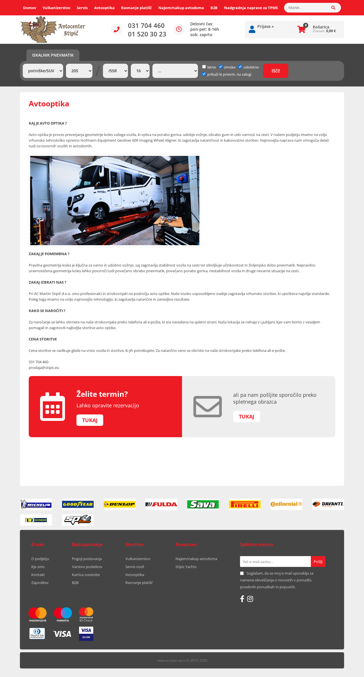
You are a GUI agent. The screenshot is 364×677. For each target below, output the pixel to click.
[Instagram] (250, 598)
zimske (229, 67)
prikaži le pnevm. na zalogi (229, 74)
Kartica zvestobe (86, 574)
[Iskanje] (336, 8)
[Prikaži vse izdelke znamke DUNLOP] (120, 504)
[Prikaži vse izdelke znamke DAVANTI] (328, 504)
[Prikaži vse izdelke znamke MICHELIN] (36, 504)
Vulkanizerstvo (56, 7)
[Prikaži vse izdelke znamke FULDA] (161, 504)
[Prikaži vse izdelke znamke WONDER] (36, 520)
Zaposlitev (40, 582)
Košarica (321, 27)
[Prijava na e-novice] (318, 561)
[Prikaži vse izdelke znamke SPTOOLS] (78, 520)
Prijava (265, 26)
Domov (29, 7)
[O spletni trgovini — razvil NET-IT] (328, 660)
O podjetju (40, 558)
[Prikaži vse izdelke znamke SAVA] (203, 504)
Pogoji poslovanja (87, 558)
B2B (214, 7)
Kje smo (38, 566)
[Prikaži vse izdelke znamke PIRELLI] (245, 504)
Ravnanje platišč (136, 7)
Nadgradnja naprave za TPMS (251, 7)
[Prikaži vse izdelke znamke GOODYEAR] (78, 504)
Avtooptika (104, 7)
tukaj (90, 420)
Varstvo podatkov (87, 566)
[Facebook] (242, 598)
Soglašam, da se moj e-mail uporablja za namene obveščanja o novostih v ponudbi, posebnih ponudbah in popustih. (276, 580)
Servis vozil (134, 566)
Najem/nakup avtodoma (181, 7)
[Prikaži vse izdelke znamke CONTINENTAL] (287, 504)
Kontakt (38, 574)
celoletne (251, 67)
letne (211, 67)
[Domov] (52, 29)
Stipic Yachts (186, 566)
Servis (82, 7)
